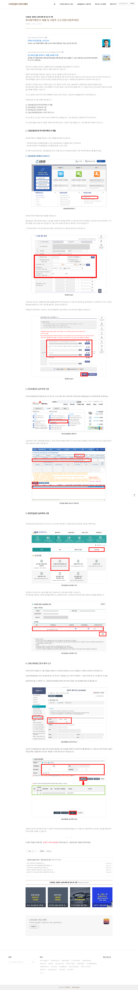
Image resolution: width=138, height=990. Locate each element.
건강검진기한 (60, 964)
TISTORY (67, 987)
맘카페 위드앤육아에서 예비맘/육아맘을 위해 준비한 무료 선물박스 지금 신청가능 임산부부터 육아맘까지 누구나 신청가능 (62, 59)
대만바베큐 (81, 964)
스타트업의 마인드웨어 (18, 4)
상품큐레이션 (45, 967)
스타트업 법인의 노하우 (66, 4)
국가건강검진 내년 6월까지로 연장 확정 (36, 867)
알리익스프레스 (86, 967)
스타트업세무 (76, 961)
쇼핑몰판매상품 (92, 964)
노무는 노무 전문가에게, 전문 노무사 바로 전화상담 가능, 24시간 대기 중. (52, 43)
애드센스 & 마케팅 (100, 4)
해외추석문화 (71, 964)
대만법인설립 (87, 961)
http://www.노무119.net (36, 37)
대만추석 (43, 970)
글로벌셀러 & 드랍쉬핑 (84, 4)
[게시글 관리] (35, 851)
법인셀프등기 (53, 970)
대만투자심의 (56, 961)
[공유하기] (32, 851)
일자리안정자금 (74, 967)
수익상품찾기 (45, 961)
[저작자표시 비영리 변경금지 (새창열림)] (49, 851)
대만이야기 (113, 4)
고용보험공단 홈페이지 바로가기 (39, 156)
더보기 (41, 973)
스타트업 (54, 967)
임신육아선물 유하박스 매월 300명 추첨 (43, 55)
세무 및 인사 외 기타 (46, 859)
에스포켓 (43, 964)
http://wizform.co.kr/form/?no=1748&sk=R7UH (44, 52)
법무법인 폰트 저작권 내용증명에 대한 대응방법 (38, 865)
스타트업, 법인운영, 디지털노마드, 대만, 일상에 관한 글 (45, 922)
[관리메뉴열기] (134, 495)
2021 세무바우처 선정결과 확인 (35, 863)
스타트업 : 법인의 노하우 (33, 859)
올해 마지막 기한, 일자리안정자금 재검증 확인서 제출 (40, 872)
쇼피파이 (70, 970)
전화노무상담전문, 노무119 (38, 40)
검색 (33, 962)
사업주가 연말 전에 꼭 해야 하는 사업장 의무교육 (39, 870)
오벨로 (51, 964)
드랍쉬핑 (62, 970)
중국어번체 (66, 961)
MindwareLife (75, 987)
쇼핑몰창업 (63, 967)
